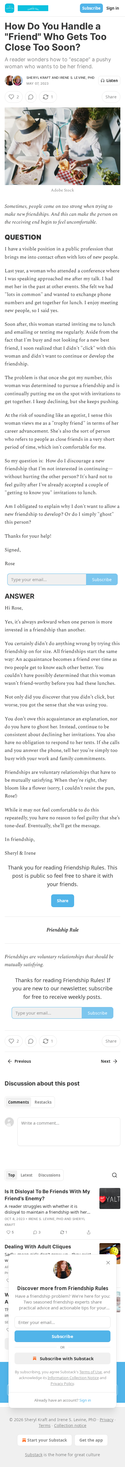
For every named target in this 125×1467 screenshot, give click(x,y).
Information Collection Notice (73, 1377)
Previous (23, 1061)
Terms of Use (90, 1371)
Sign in (112, 8)
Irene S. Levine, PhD (77, 78)
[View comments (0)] (31, 97)
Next (105, 1061)
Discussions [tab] (49, 1175)
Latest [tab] (27, 1175)
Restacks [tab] (43, 1102)
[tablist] (30, 1102)
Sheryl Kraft (38, 78)
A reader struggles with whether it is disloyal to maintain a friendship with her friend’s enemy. (46, 1209)
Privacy (106, 1419)
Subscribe (91, 8)
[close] (108, 1262)
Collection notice (70, 1425)
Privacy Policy (62, 1383)
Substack (33, 1454)
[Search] (114, 1175)
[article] (62, 1212)
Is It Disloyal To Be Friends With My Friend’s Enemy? (47, 1195)
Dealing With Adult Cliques (38, 1247)
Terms (45, 1425)
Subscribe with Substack (67, 1358)
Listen (112, 80)
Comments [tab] (18, 1102)
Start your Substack (47, 1440)
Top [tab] (11, 1175)
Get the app (91, 1440)
